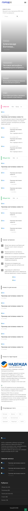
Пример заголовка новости (12, 117)
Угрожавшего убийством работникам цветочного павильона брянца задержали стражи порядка (15, 271)
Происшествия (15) (7, 493)
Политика (6, 41)
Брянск (13, 414)
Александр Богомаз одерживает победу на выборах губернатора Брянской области (14, 45)
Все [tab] (13, 106)
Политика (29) (5, 490)
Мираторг (14, 421)
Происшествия (7, 62)
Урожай (5, 417)
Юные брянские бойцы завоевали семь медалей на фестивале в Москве (14, 96)
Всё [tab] (14, 158)
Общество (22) (5, 487)
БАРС (22, 421)
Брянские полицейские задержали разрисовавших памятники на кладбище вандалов (15, 258)
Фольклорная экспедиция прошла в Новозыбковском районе (14, 81)
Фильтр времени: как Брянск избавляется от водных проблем (14, 252)
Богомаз (5, 414)
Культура (5, 78)
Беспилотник (14, 417)
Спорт (5, 93)
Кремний (5, 421)
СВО (20, 414)
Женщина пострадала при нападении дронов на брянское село (14, 265)
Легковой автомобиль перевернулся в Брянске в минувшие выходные (14, 66)
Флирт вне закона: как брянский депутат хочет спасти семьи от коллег (14, 247)
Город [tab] (17, 106)
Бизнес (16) (4, 500)
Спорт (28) (4, 496)
